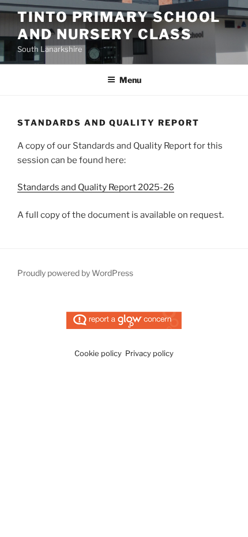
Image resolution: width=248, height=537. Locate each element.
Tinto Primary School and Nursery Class (118, 26)
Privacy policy (149, 353)
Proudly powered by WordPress (75, 273)
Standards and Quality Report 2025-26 (95, 187)
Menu (130, 80)
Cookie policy (98, 353)
